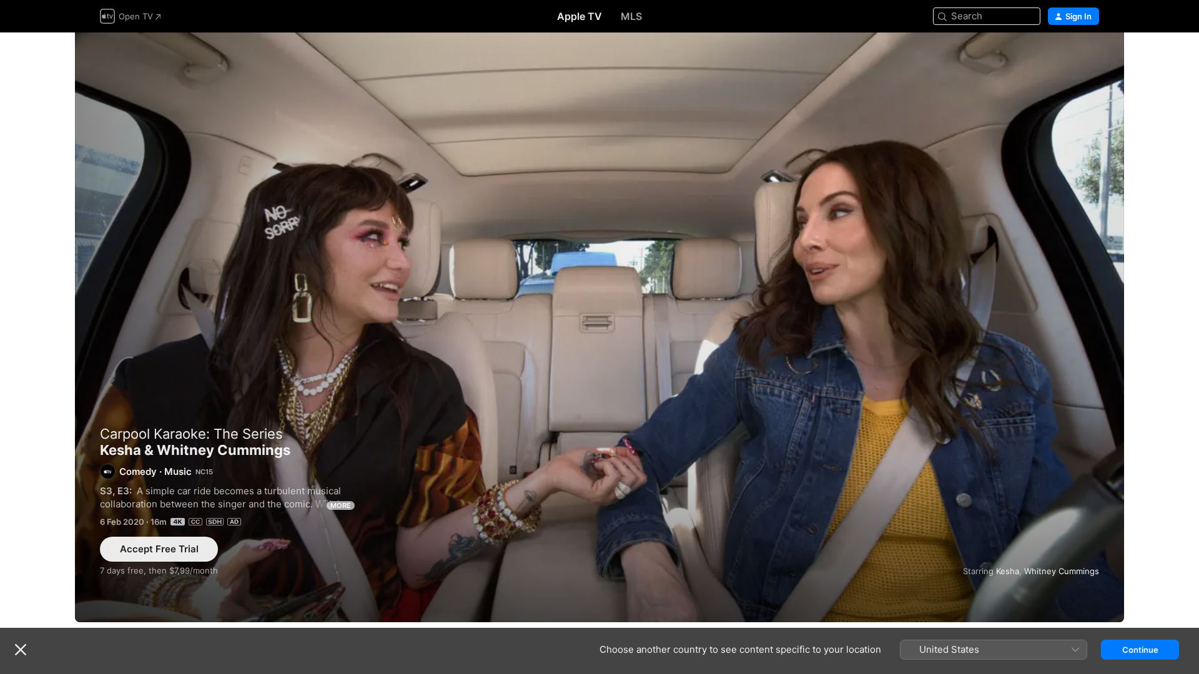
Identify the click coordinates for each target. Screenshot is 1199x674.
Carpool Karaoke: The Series (191, 434)
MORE (340, 505)
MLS (631, 16)
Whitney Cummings (1061, 571)
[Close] (20, 649)
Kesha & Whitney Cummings (599, 327)
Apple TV (579, 16)
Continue (1140, 650)
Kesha (1007, 571)
